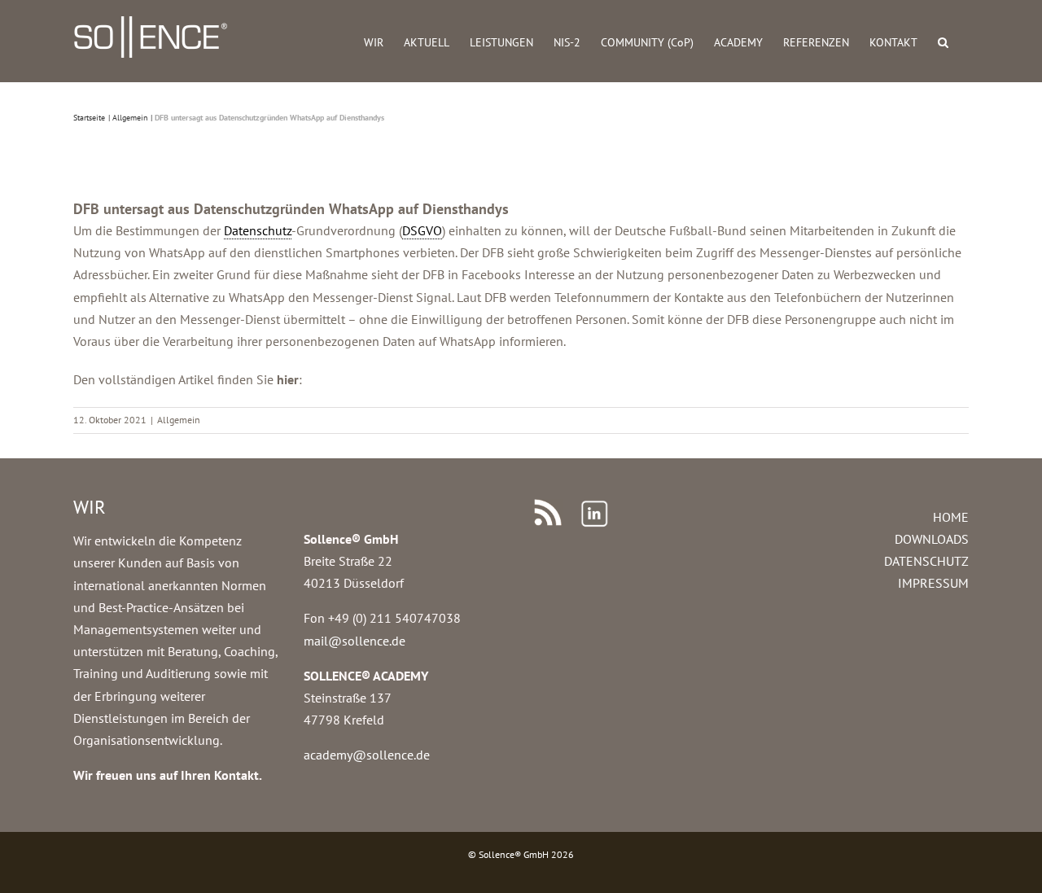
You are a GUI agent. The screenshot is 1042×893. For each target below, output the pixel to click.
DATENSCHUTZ (926, 561)
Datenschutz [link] (257, 230)
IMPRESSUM (933, 583)
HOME (951, 517)
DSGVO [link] (422, 230)
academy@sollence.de (367, 754)
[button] (943, 41)
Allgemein (178, 420)
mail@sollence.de (354, 641)
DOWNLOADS (932, 539)
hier (288, 379)
